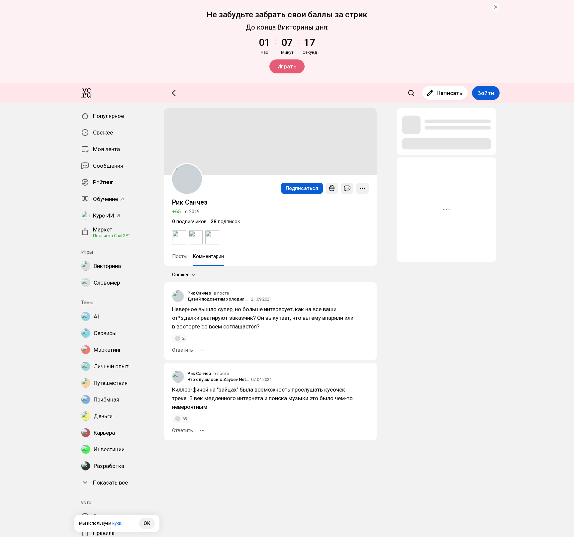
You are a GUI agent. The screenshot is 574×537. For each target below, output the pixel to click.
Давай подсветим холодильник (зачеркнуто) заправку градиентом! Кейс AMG (218, 299)
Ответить (182, 350)
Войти (485, 93)
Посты (179, 256)
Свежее (181, 275)
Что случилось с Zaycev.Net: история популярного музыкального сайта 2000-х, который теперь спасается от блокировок (218, 379)
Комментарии (208, 256)
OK (147, 523)
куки (116, 523)
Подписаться (302, 188)
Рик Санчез (199, 293)
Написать (449, 93)
